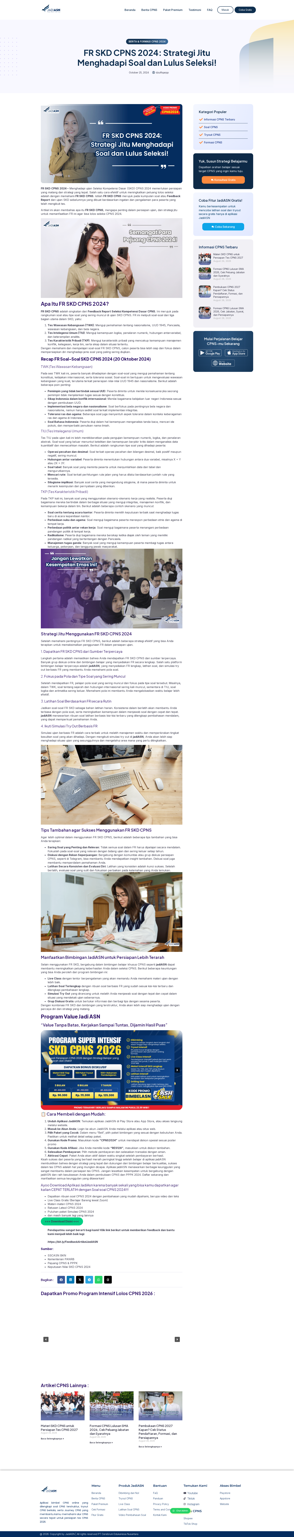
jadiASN (94, 666)
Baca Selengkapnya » (52, 1438)
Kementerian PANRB (61, 1259)
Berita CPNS (149, 10)
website (62, 1125)
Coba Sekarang (225, 226)
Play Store (127, 1121)
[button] (45, 1070)
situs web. (149, 1129)
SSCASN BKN (57, 1255)
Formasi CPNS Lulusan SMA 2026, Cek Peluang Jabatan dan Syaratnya (109, 1430)
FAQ (210, 10)
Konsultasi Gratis (224, 180)
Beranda (130, 10)
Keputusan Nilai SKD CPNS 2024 (69, 1267)
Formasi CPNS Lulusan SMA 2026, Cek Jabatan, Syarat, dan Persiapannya (228, 311)
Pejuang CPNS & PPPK (63, 1263)
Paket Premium (173, 10)
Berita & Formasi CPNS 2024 (147, 41)
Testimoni (195, 10)
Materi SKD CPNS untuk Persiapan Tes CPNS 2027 (59, 1428)
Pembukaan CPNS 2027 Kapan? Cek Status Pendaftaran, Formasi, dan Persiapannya (158, 1432)
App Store (147, 1121)
